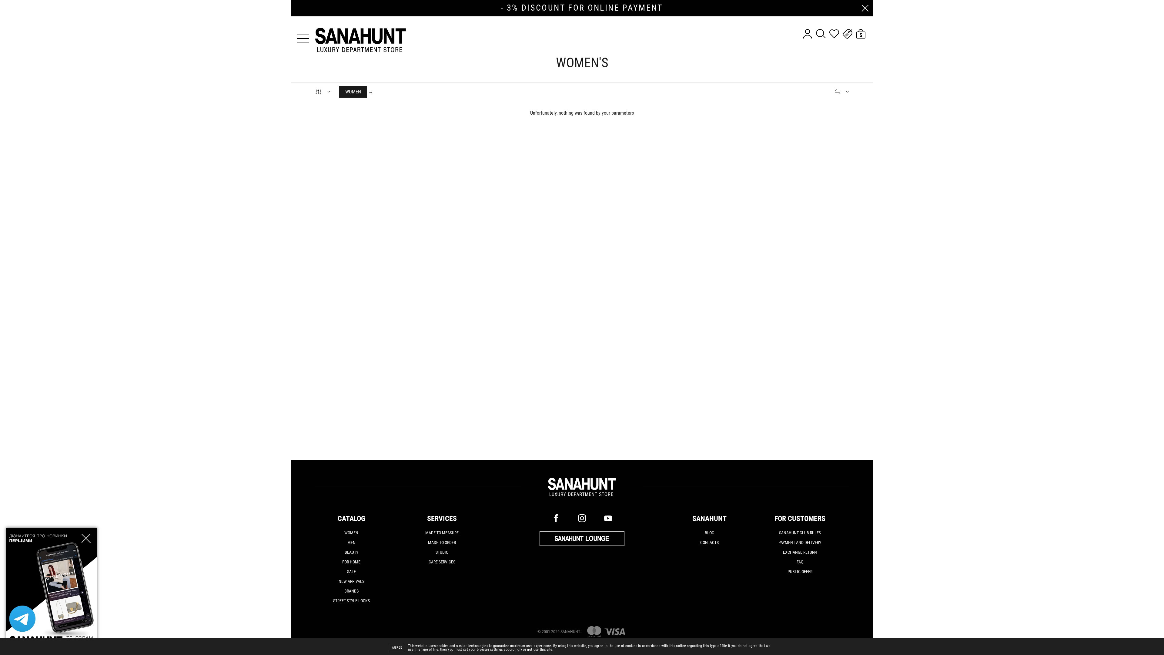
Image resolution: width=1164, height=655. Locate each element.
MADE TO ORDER (442, 542)
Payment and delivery (799, 542)
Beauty (351, 552)
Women (351, 533)
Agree (397, 648)
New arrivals (351, 581)
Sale (351, 571)
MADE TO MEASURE (442, 533)
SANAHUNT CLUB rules (800, 533)
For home (351, 562)
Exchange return (800, 552)
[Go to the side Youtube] (608, 518)
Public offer (800, 571)
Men (351, 542)
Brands (351, 591)
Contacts (709, 542)
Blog (709, 533)
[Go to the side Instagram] (582, 518)
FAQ (800, 562)
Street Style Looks (351, 601)
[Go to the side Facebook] (556, 518)
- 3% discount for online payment (582, 8)
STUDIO (442, 552)
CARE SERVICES (442, 562)
